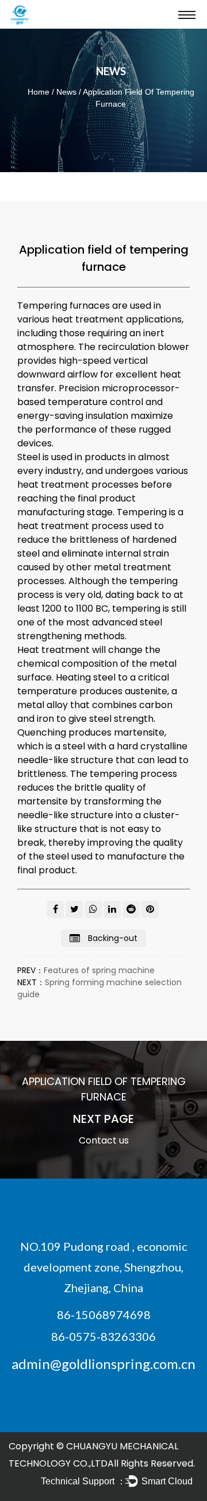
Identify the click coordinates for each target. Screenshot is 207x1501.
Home (38, 91)
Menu (186, 14)
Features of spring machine (99, 970)
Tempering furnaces (63, 305)
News (66, 91)
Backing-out (111, 938)
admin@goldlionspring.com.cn (103, 1363)
